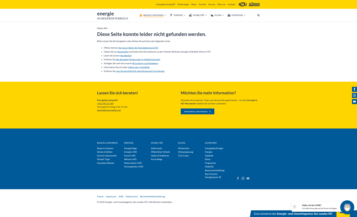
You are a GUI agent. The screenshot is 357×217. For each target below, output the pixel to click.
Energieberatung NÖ (165, 4)
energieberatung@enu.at (109, 110)
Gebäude (209, 155)
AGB (121, 196)
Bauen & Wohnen (107, 143)
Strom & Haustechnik (107, 155)
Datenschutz (132, 196)
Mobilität (157, 143)
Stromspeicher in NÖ (133, 166)
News (193, 4)
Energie (129, 143)
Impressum (111, 196)
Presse (100, 196)
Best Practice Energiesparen (211, 175)
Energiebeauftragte (214, 148)
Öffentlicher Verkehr (160, 152)
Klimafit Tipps (103, 159)
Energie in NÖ (130, 152)
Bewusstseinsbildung (214, 170)
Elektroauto (156, 148)
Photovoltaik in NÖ (133, 163)
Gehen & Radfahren (160, 155)
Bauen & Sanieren (105, 148)
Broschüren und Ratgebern (145, 63)
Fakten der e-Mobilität (139, 67)
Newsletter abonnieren (196, 111)
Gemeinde (211, 143)
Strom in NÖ (129, 155)
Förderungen (183, 4)
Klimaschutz (183, 148)
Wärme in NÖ (130, 159)
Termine (202, 4)
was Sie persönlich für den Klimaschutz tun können (140, 71)
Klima (181, 143)
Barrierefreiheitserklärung (152, 196)
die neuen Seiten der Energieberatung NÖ (138, 47)
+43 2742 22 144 (105, 103)
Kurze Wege (156, 159)
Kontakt (231, 4)
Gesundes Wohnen (105, 163)
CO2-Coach (183, 155)
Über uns (221, 4)
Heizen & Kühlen (104, 152)
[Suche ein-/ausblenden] (258, 15)
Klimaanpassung (185, 152)
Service (211, 4)
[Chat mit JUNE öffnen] (347, 207)
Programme (210, 163)
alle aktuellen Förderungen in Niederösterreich (138, 59)
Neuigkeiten (126, 55)
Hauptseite (122, 51)
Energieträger (130, 148)
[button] (317, 207)
